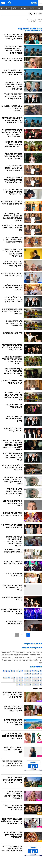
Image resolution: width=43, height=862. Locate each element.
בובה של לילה (27, 657)
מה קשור (31, 14)
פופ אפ (12, 660)
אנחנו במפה (38, 657)
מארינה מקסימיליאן (17, 655)
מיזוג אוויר (25, 660)
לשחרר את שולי (6, 652)
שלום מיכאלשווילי (19, 652)
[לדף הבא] (17, 635)
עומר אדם (33, 655)
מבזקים (23, 8)
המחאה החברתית (7, 657)
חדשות (32, 8)
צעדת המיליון (5, 660)
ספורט (15, 8)
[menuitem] (32, 8)
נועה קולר (18, 660)
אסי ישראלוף (30, 652)
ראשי (39, 8)
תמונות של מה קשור (33, 644)
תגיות (34, 3)
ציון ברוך (39, 652)
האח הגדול (18, 657)
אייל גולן (39, 655)
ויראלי (8, 8)
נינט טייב (8, 655)
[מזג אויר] (9, 3)
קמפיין (40, 663)
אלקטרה (26, 655)
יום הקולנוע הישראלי (35, 660)
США (3, 655)
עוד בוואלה (37, 689)
